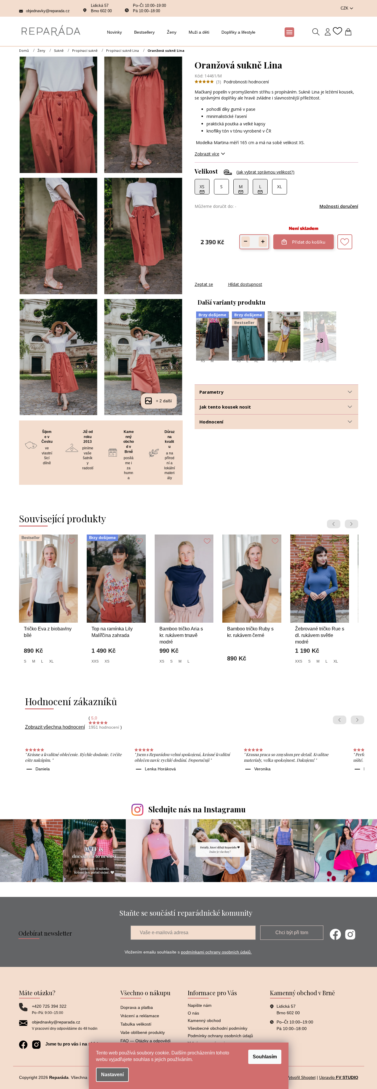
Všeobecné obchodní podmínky (217, 1028)
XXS (95, 661)
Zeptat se (204, 284)
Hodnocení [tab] (211, 422)
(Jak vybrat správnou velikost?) (265, 172)
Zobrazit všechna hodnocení (55, 727)
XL (256, 360)
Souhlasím (265, 1056)
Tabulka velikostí (135, 1024)
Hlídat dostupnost (245, 284)
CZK (345, 8)
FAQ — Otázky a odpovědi (145, 1040)
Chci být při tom (291, 932)
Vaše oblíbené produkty (142, 1032)
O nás (193, 1013)
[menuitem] (116, 32)
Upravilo (338, 1077)
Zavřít (227, 278)
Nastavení (112, 1074)
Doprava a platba (136, 1007)
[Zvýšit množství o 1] (263, 241)
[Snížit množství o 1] (245, 241)
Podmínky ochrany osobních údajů (220, 1035)
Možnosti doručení (338, 206)
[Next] (351, 524)
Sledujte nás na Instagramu (197, 809)
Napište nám (200, 1005)
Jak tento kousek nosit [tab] (225, 407)
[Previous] (333, 524)
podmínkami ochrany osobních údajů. (216, 952)
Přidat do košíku (307, 239)
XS (203, 360)
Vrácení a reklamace (139, 1015)
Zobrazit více (207, 154)
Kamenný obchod (204, 1020)
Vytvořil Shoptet (301, 1077)
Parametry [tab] (211, 392)
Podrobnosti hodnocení (246, 82)
